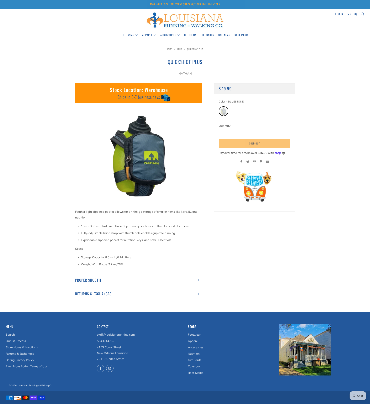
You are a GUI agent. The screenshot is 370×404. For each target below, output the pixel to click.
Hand (179, 49)
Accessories (168, 35)
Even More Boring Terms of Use (26, 366)
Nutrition (190, 35)
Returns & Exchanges (20, 353)
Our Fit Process (16, 341)
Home (169, 49)
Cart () (352, 14)
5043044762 (105, 341)
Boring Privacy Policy (20, 360)
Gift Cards (207, 35)
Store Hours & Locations (22, 347)
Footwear (128, 35)
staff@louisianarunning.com (116, 334)
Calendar (224, 35)
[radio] (223, 111)
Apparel (147, 35)
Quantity (224, 126)
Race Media (241, 35)
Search (10, 334)
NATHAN (185, 73)
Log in (339, 14)
